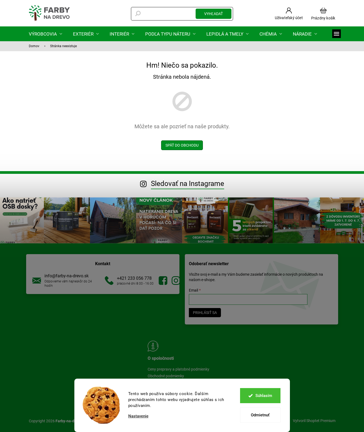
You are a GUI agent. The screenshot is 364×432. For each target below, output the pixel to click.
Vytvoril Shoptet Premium (314, 421)
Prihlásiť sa (205, 312)
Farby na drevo (163, 280)
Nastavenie (138, 416)
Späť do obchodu (182, 145)
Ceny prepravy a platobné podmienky (178, 369)
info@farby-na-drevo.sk (66, 275)
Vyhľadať (213, 14)
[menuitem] (45, 33)
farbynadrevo (176, 280)
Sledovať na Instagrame (187, 183)
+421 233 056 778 (134, 278)
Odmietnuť (260, 415)
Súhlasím (263, 395)
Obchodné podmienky (166, 376)
